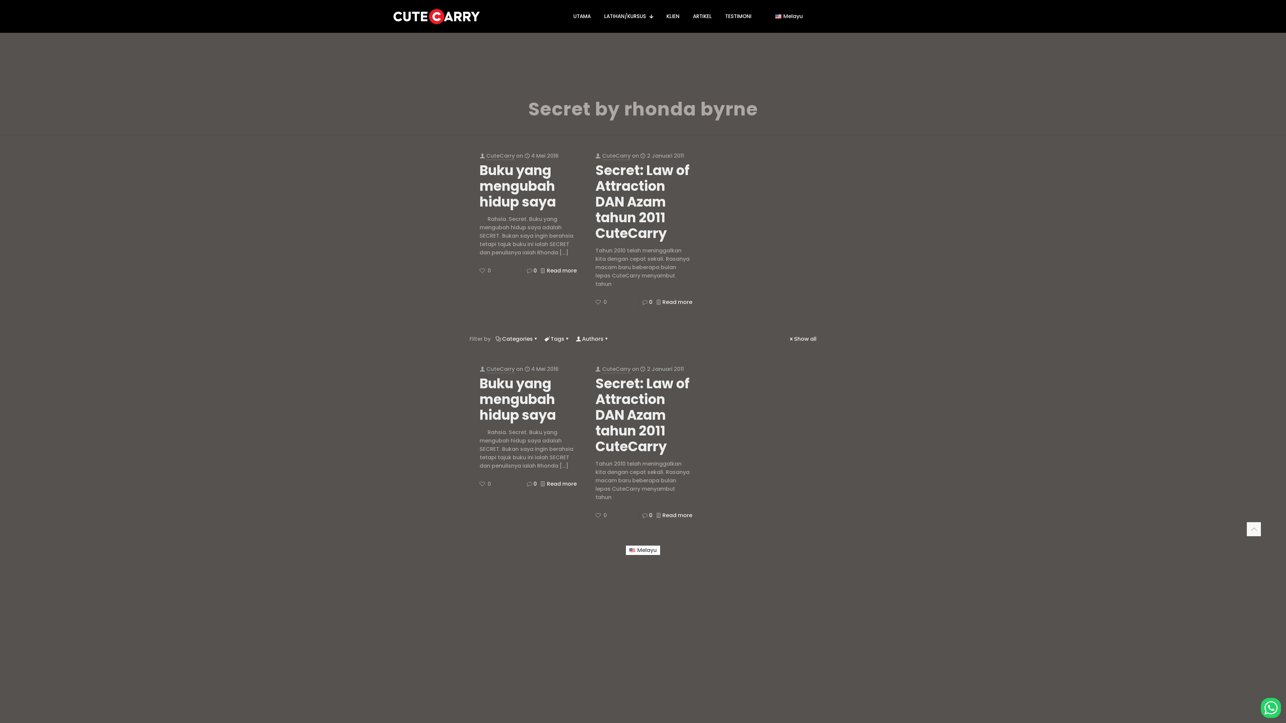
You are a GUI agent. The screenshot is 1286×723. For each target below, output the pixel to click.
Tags (557, 339)
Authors (592, 339)
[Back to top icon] (1254, 529)
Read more (562, 270)
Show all (805, 339)
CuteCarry (500, 156)
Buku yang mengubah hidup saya (518, 186)
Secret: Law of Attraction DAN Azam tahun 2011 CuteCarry (642, 202)
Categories (517, 339)
